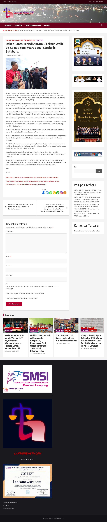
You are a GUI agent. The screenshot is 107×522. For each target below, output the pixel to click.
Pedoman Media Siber (33, 25)
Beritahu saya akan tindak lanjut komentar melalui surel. (26, 293)
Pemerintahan (29, 40)
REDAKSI (47, 25)
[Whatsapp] (50, 192)
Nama (8, 257)
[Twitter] (47, 192)
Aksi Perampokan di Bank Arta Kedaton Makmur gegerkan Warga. (26, 184)
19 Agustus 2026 (86, 348)
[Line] (57, 192)
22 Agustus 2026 (61, 343)
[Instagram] (61, 192)
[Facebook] (43, 192)
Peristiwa (39, 40)
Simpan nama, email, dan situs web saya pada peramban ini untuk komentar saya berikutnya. (32, 288)
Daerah (8, 40)
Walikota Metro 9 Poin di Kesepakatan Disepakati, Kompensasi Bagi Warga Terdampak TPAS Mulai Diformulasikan (87, 199)
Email (8, 266)
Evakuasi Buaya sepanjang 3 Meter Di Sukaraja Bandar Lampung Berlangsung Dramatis (32, 181)
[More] (64, 192)
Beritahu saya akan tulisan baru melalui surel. (22, 298)
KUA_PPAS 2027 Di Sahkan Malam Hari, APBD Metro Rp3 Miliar (66, 338)
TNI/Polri (67, 330)
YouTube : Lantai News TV (96, 2)
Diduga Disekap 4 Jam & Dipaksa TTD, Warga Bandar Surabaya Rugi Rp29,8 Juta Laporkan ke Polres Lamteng (91, 340)
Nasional (18, 25)
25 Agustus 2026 (10, 351)
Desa (14, 40)
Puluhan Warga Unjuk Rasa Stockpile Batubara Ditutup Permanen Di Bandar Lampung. (32, 177)
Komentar (9, 231)
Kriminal (91, 327)
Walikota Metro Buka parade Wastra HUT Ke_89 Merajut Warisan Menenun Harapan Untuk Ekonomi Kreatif (88, 192)
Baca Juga (9, 315)
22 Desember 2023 (11, 55)
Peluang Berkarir (8, 508)
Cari (75, 167)
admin (20, 55)
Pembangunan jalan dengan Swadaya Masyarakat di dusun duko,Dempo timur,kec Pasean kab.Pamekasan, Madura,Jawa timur (52, 208)
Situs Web (9, 275)
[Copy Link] (54, 192)
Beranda (8, 25)
